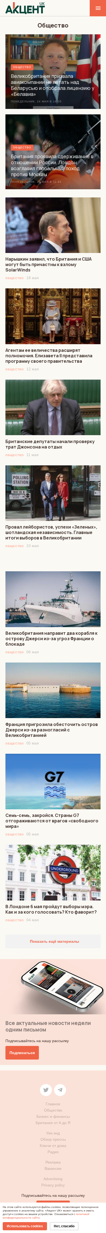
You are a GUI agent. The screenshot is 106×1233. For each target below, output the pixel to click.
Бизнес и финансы (53, 1116)
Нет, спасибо (64, 1226)
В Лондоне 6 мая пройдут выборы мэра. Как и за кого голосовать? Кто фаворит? (51, 909)
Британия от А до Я (53, 1123)
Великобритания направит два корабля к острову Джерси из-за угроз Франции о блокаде (51, 638)
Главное (53, 1104)
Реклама (53, 1162)
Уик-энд (53, 1133)
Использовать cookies (25, 1226)
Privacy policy (53, 1185)
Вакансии (53, 1168)
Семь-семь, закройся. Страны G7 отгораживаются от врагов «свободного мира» (51, 820)
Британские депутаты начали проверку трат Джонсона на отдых (50, 444)
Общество (14, 278)
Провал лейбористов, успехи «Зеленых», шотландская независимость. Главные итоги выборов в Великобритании (51, 532)
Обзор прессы (53, 1139)
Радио (53, 1152)
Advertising (53, 1179)
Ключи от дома (53, 1145)
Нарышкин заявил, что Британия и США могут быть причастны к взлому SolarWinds (48, 264)
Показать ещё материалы (54, 941)
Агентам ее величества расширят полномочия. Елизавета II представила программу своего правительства (48, 355)
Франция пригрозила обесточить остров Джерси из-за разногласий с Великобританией (51, 729)
